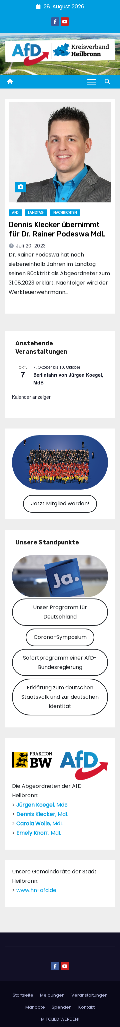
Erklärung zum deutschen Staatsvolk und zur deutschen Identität (60, 697)
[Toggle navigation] (92, 81)
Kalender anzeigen (32, 396)
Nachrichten (65, 212)
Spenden (62, 1007)
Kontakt (86, 1007)
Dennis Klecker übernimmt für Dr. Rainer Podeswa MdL (57, 229)
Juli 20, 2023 (31, 245)
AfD (15, 212)
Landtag (36, 212)
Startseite (23, 995)
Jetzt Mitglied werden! (60, 503)
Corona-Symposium (60, 637)
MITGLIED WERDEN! (60, 1019)
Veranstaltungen (89, 995)
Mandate (35, 1007)
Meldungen (52, 995)
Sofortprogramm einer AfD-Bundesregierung (60, 662)
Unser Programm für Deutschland (60, 612)
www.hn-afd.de (36, 890)
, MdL (42, 814)
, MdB (42, 805)
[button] (107, 81)
